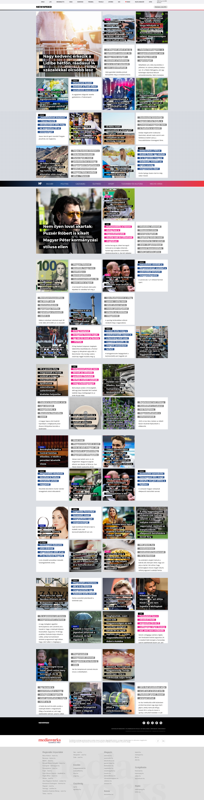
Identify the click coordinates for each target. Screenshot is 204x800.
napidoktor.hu (108, 768)
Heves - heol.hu (47, 778)
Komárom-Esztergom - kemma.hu (53, 783)
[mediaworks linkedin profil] (163, 741)
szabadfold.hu (78, 771)
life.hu (137, 757)
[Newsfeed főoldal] (44, 723)
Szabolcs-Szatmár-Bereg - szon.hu (54, 791)
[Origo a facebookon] (144, 723)
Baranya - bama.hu (48, 758)
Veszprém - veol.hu (79, 755)
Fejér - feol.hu (47, 771)
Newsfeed (80, 2)
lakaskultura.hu (109, 761)
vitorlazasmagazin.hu (111, 778)
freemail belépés (161, 7)
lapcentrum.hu (140, 778)
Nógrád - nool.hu (48, 786)
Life (50, 2)
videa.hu (138, 776)
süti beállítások (145, 728)
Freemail (91, 2)
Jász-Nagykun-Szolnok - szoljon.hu (54, 781)
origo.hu (76, 776)
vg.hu (75, 787)
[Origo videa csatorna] (156, 723)
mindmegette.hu (109, 771)
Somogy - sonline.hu (49, 788)
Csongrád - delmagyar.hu (51, 766)
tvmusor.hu (108, 783)
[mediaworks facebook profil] (158, 741)
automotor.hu (108, 758)
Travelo (100, 2)
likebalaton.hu (108, 766)
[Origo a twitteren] (148, 723)
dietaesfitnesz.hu (109, 776)
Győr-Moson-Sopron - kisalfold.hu (53, 773)
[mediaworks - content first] (50, 741)
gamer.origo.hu (109, 763)
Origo (42, 2)
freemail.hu (138, 771)
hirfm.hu (137, 792)
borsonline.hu (108, 794)
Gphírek (110, 2)
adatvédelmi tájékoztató (118, 728)
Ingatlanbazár (139, 2)
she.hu (137, 760)
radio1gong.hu (140, 789)
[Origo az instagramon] (152, 723)
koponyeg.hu (139, 773)
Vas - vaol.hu (77, 752)
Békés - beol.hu (47, 761)
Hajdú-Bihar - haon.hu (49, 776)
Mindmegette (60, 2)
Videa (70, 2)
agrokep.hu (77, 789)
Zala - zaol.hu (78, 757)
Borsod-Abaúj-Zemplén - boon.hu (53, 763)
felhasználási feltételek (133, 728)
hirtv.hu (75, 773)
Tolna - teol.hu (47, 793)
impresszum (154, 728)
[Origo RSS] (161, 723)
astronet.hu (108, 755)
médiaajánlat (161, 728)
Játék (150, 2)
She (119, 2)
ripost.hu (138, 752)
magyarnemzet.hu (79, 768)
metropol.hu (139, 755)
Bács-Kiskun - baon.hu (50, 755)
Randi (128, 2)
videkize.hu (108, 781)
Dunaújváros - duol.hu (49, 768)
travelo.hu (107, 773)
